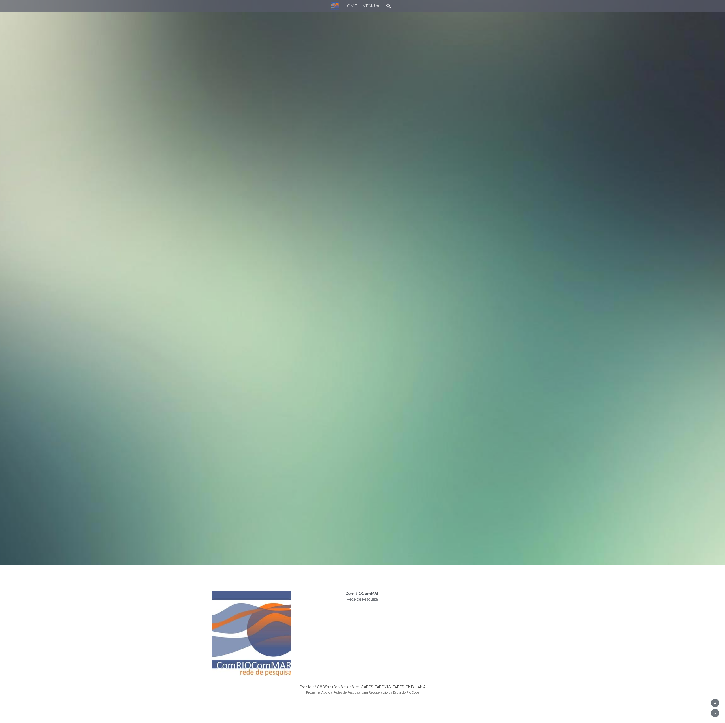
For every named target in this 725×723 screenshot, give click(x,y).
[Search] (383, 6)
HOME (345, 5)
